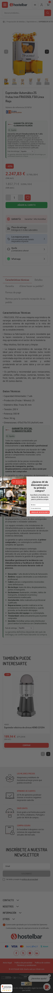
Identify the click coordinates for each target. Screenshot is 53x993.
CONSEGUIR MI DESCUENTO (40, 512)
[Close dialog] (52, 477)
